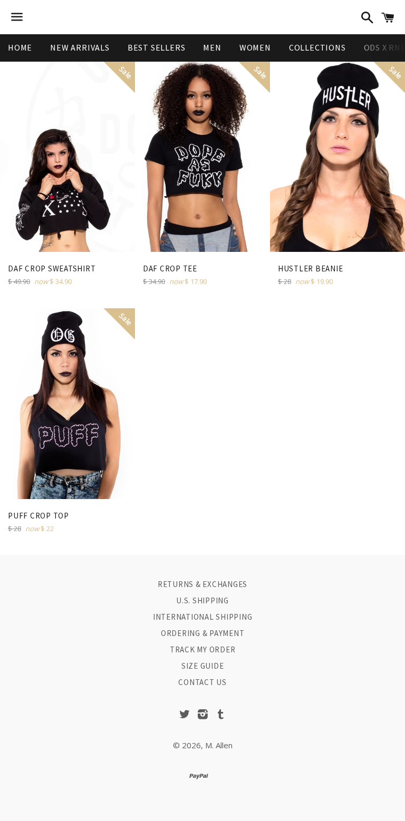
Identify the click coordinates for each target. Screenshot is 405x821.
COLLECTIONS (317, 47)
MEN (212, 47)
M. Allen (219, 745)
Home (20, 47)
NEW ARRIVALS (80, 47)
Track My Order (203, 649)
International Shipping (203, 617)
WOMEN (255, 47)
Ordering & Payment (203, 633)
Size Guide (202, 666)
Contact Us (202, 682)
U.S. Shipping (202, 600)
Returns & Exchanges (202, 584)
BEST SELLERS (157, 47)
